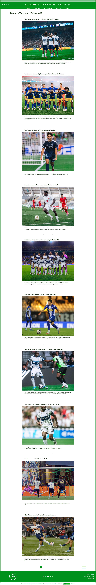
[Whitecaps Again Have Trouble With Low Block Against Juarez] (48, 371)
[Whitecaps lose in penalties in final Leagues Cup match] (48, 261)
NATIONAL (37, 8)
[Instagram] (6, 4)
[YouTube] (8, 4)
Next (83, 567)
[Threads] (48, 576)
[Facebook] (2, 4)
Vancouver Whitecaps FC (42, 16)
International (48, 8)
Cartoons (58, 8)
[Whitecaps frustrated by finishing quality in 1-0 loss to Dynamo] (48, 95)
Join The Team (90, 574)
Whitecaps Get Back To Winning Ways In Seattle (40, 130)
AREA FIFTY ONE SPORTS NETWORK (48, 4)
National (48, 182)
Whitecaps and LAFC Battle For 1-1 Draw (37, 459)
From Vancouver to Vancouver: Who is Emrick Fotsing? (41, 185)
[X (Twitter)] (4, 4)
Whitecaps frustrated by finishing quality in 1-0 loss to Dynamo (44, 74)
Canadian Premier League (40, 182)
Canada (34, 182)
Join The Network (89, 576)
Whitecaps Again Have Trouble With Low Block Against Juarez (44, 349)
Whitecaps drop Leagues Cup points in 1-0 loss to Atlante (42, 404)
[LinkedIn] (50, 576)
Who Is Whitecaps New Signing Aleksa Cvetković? (40, 294)
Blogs (26, 182)
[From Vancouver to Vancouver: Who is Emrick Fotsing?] (48, 206)
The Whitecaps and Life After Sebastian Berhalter (40, 515)
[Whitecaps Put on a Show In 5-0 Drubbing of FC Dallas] (48, 40)
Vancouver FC (55, 182)
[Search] (93, 4)
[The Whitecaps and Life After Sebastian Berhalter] (48, 536)
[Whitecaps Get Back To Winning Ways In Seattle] (48, 151)
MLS (33, 16)
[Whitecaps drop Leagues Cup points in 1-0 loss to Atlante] (48, 425)
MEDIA (66, 8)
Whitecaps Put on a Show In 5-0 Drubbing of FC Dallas (42, 19)
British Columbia (27, 16)
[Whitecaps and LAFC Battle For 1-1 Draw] (48, 480)
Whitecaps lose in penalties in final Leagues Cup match (42, 240)
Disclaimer (91, 578)
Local (32, 16)
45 (54, 567)
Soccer (36, 16)
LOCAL (28, 8)
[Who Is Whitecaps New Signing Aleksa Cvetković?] (48, 316)
